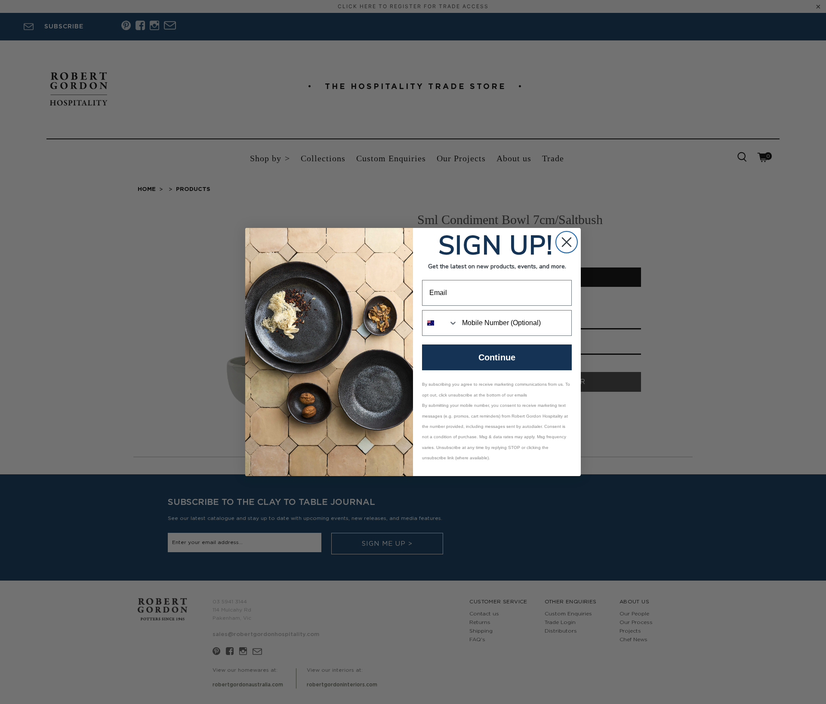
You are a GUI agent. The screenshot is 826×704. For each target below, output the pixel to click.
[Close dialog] (566, 242)
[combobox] (440, 322)
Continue (496, 357)
